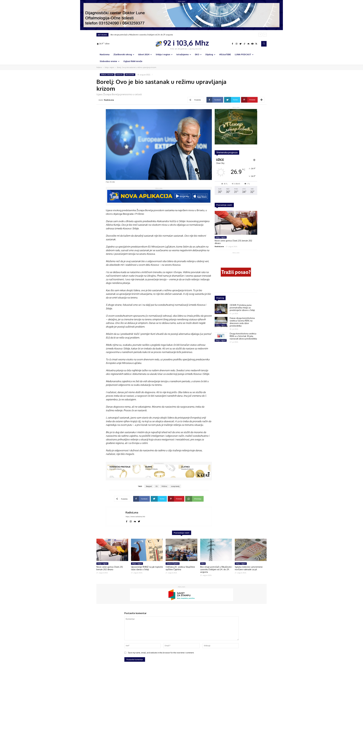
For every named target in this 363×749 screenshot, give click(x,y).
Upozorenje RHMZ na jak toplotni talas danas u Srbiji (147, 568)
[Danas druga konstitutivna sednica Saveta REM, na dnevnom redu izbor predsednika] (221, 322)
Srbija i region (109, 67)
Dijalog (119, 74)
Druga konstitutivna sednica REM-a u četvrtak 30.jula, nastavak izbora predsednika (243, 336)
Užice (203, 564)
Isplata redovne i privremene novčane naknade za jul (133, 34)
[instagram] (131, 521)
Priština (164, 486)
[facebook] (126, 521)
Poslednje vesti (224, 205)
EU (157, 486)
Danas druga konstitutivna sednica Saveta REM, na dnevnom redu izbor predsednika (242, 322)
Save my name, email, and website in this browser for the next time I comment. (161, 653)
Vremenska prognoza (227, 152)
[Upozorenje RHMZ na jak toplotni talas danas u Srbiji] (147, 550)
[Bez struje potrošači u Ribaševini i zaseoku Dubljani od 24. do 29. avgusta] (216, 550)
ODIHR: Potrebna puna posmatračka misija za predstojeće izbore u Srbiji (242, 307)
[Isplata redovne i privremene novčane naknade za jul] (251, 550)
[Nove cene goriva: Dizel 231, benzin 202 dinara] (236, 223)
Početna (99, 67)
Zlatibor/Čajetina (172, 564)
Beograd (149, 486)
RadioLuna (109, 100)
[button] (264, 43)
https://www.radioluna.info (135, 517)
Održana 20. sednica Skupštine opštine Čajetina (180, 568)
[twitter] (139, 521)
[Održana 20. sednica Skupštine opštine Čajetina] (181, 550)
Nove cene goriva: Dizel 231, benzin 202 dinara (233, 242)
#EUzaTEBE (130, 74)
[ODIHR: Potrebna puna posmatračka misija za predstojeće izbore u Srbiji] (221, 309)
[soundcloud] (135, 521)
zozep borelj (175, 486)
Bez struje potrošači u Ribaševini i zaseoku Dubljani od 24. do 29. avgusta (216, 569)
